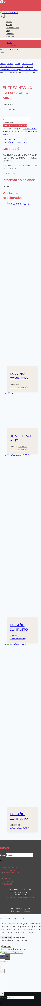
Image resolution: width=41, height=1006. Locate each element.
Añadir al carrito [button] (17, 387)
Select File (6, 946)
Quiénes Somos (12, 28)
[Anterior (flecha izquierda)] (1, 964)
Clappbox (27, 911)
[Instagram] (4, 3)
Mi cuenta (8, 881)
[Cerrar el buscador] (2, 994)
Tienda (9, 25)
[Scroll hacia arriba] (2, 957)
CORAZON (22, 131)
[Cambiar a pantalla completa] (3, 961)
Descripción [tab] (12, 139)
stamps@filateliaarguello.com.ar (20, 897)
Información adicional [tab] (17, 142)
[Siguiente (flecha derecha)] (3, 964)
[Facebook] (1, 3)
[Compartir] (5, 961)
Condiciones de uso (12, 873)
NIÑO (5, 134)
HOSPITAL (33, 131)
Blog (8, 31)
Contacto (10, 34)
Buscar (3, 855)
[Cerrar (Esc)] (7, 961)
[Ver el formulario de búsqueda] (2, 16)
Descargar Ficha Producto (15, 125)
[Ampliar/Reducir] (1, 961)
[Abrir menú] (2, 53)
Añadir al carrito (8, 123)
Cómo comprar (10, 870)
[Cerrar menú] (0, 967)
